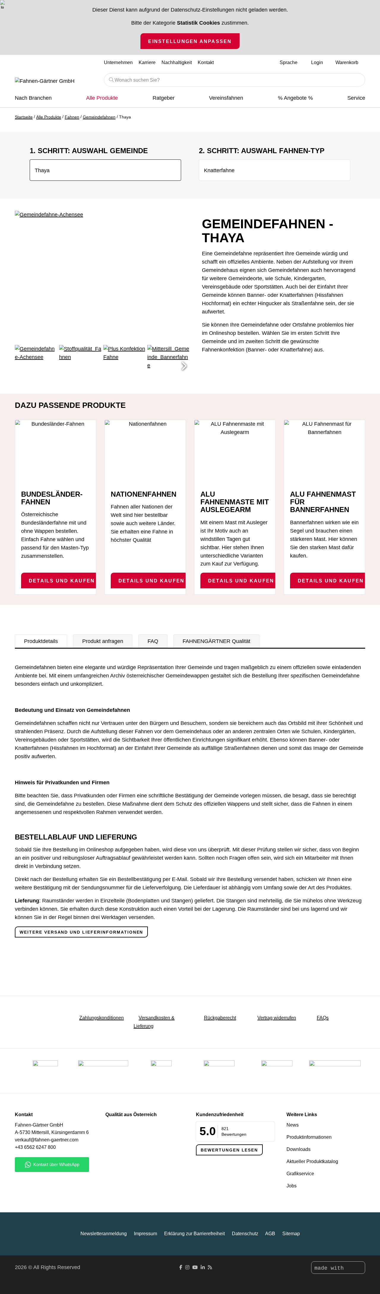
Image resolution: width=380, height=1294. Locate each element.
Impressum (145, 1233)
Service (356, 98)
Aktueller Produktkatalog (312, 1161)
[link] (276, 1070)
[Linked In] (203, 1267)
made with (330, 1268)
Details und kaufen (62, 580)
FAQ (153, 641)
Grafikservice (300, 1173)
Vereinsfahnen (226, 98)
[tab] (41, 641)
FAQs (323, 1017)
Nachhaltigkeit (177, 62)
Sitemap (291, 1233)
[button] (184, 366)
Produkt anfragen (102, 641)
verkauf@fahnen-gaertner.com (46, 1139)
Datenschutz (245, 1233)
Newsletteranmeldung (103, 1233)
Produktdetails (41, 641)
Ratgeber (164, 98)
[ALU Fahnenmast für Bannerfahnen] (324, 452)
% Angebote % (295, 98)
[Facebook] (180, 1267)
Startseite (24, 117)
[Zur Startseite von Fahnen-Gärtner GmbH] (55, 81)
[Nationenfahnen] (145, 452)
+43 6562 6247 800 (35, 1147)
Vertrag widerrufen (276, 1017)
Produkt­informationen (309, 1137)
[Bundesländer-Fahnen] (55, 452)
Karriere (147, 62)
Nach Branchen (33, 98)
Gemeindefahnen (99, 117)
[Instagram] (187, 1267)
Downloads (298, 1149)
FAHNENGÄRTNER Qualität (216, 641)
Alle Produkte (102, 98)
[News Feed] (210, 1267)
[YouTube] (195, 1267)
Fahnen (72, 117)
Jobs (291, 1185)
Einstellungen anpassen (190, 41)
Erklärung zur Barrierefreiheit (194, 1233)
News (292, 1124)
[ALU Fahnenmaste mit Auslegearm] (234, 452)
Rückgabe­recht (220, 1017)
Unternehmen (118, 62)
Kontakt (206, 62)
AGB (270, 1233)
